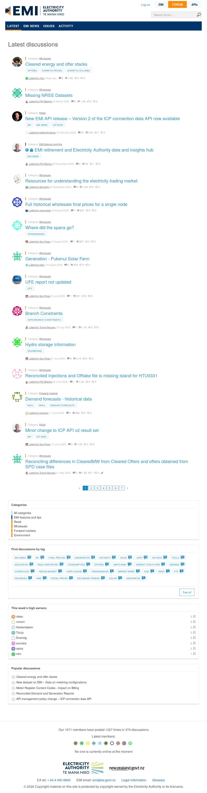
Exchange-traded (90, 578)
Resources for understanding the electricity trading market (81, 180)
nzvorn (20, 622)
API (29, 124)
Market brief (128, 571)
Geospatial (135, 578)
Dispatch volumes (78, 70)
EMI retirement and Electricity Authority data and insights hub (93, 149)
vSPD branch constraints (44, 319)
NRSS (42, 405)
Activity (66, 26)
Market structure (150, 564)
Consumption (78, 564)
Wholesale (45, 58)
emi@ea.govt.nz (104, 780)
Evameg (21, 638)
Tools (177, 557)
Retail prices (61, 578)
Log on (145, 4)
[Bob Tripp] (130, 743)
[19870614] (82, 743)
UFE (29, 288)
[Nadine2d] (100, 743)
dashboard (34, 350)
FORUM (177, 4)
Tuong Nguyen (47, 327)
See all (187, 592)
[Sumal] (94, 743)
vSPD (141, 557)
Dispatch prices (52, 70)
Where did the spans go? (49, 227)
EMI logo (35, 11)
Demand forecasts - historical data (58, 398)
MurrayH (44, 187)
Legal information (133, 780)
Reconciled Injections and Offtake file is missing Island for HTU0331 (91, 375)
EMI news (31, 26)
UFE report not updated (48, 282)
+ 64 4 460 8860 (59, 780)
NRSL (30, 405)
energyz (44, 413)
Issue (125, 557)
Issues (49, 26)
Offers (32, 70)
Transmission (36, 233)
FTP (178, 571)
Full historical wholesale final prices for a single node (76, 204)
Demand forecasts (62, 405)
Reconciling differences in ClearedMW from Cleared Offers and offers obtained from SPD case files (106, 464)
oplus (19, 648)
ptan (42, 264)
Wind (163, 571)
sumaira (21, 643)
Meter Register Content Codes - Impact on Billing (47, 688)
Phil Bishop (46, 101)
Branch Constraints (44, 313)
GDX (148, 571)
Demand (177, 564)
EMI (161, 4)
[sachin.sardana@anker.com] (124, 743)
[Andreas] (118, 743)
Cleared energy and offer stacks (56, 64)
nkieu (19, 616)
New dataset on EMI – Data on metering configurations (51, 682)
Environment (22, 535)
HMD (40, 578)
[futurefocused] (112, 743)
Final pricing (59, 557)
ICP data (58, 124)
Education (23, 564)
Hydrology (24, 571)
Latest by (34, 78)
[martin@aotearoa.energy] (106, 743)
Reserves (23, 578)
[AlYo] (88, 743)
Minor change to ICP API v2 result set (62, 430)
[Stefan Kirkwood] (76, 743)
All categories (22, 513)
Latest (13, 26)
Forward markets (48, 393)
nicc (41, 78)
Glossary (158, 780)
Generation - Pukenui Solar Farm (57, 258)
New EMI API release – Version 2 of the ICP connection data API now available (102, 118)
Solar (115, 578)
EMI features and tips (50, 144)
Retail (42, 112)
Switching (122, 564)
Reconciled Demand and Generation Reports (45, 693)
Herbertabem (24, 627)
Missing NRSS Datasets (49, 95)
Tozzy (20, 632)
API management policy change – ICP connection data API (53, 699)
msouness (45, 210)
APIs (194, 4)
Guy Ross (45, 241)
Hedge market (50, 571)
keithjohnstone (47, 132)
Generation (84, 557)
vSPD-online (76, 571)
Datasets (107, 557)
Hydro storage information (50, 344)
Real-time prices (50, 564)
